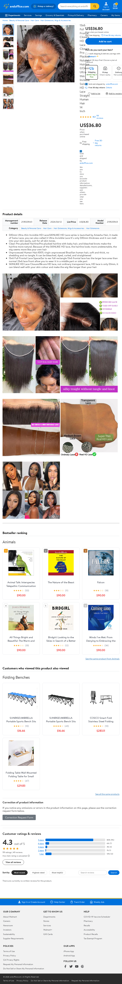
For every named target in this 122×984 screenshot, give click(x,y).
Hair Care (35, 20)
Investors (7, 929)
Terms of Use (9, 951)
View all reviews (13, 862)
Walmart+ (47, 929)
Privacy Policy (9, 955)
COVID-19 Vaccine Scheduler (97, 916)
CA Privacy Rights (11, 959)
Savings (38, 15)
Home (5, 20)
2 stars (41, 850)
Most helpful (57, 872)
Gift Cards (48, 934)
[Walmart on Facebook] (65, 967)
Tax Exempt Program (93, 938)
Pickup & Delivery (76, 15)
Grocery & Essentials (55, 15)
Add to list (95, 93)
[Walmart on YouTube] (76, 967)
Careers (104, 15)
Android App (69, 955)
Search (114, 872)
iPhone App (69, 951)
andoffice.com (86, 163)
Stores (46, 921)
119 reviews (99, 116)
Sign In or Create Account (33, 902)
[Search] (94, 6)
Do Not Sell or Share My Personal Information (23, 968)
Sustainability (9, 934)
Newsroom (8, 925)
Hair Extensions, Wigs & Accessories (56, 20)
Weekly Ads (99, 902)
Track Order (79, 902)
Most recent (19, 872)
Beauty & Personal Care (19, 20)
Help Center (59, 902)
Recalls (87, 925)
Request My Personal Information (18, 964)
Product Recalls (91, 934)
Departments (14, 15)
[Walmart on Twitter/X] (71, 967)
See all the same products (107, 794)
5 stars (41, 840)
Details (109, 87)
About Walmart (10, 916)
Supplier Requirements (13, 938)
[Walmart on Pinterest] (82, 967)
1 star (41, 854)
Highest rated (38, 872)
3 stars (41, 847)
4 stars (41, 843)
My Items (115, 15)
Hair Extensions (92, 228)
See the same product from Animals (102, 658)
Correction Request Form (19, 817)
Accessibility (89, 929)
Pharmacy (92, 15)
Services (27, 15)
